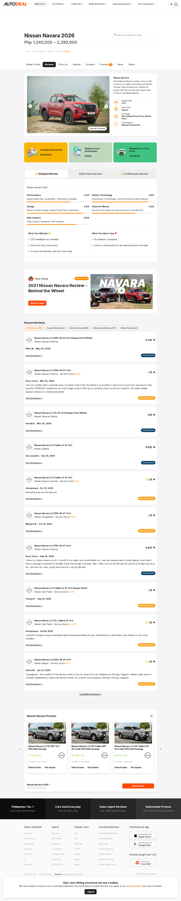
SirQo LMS (103, 844)
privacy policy (134, 886)
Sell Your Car (57, 864)
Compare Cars (58, 854)
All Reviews (34, 328)
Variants (77, 64)
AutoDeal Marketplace (108, 833)
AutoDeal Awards (106, 859)
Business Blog (105, 854)
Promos (105, 64)
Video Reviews (129, 328)
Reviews (49, 64)
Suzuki (77, 854)
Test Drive (134, 155)
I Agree (90, 891)
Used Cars (76, 4)
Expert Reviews (56, 328)
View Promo (34, 767)
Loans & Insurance (122, 4)
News (120, 64)
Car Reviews (57, 849)
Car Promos (58, 4)
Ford (76, 838)
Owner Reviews (78, 328)
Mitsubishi (78, 844)
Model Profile (33, 64)
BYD (76, 833)
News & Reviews (97, 4)
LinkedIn (28, 864)
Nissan (77, 859)
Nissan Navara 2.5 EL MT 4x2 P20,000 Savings (43, 747)
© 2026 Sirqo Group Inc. (146, 874)
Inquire (88, 155)
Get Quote (49, 767)
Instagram (28, 849)
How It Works (30, 838)
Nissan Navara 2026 (38, 784)
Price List (63, 64)
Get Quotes (46, 154)
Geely (76, 864)
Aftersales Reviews (104, 328)
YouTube (28, 854)
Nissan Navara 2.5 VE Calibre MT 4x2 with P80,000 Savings (88, 747)
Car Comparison (146, 4)
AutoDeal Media (106, 838)
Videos (131, 64)
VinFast (77, 849)
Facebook (28, 844)
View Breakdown (33, 398)
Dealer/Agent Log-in (108, 864)
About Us (28, 833)
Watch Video (37, 303)
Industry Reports (106, 849)
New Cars (40, 4)
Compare (90, 64)
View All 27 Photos (97, 128)
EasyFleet (56, 844)
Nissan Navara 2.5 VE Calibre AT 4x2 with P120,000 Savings (131, 747)
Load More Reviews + (90, 694)
